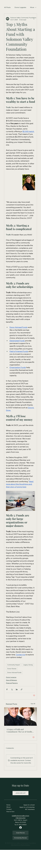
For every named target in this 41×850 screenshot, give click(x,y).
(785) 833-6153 (20, 818)
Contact (9, 809)
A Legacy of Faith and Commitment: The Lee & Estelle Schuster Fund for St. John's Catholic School (19, 730)
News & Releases (11, 680)
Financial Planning (12, 683)
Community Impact (13, 665)
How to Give (10, 811)
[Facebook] (20, 827)
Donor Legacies (20, 7)
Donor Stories (11, 669)
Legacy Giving (28, 665)
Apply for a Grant (29, 805)
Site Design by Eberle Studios (20, 845)
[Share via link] (21, 689)
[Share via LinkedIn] (17, 689)
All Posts (7, 7)
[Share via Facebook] (7, 689)
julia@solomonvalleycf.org (20, 816)
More (32, 7)
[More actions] (34, 19)
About (8, 807)
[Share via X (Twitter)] (12, 689)
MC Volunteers (30, 809)
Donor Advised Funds (14, 672)
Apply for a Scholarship (27, 807)
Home (8, 805)
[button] (20, 793)
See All (33, 704)
